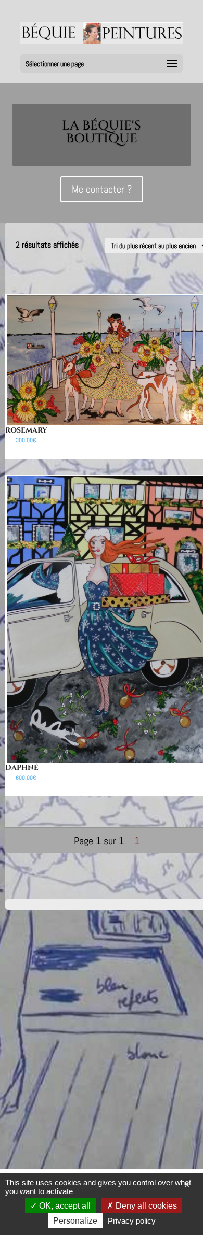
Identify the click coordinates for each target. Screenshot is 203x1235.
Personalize (75, 1220)
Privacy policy (132, 1220)
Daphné (22, 767)
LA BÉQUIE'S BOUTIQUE (101, 132)
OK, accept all (64, 1205)
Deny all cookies (145, 1205)
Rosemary (26, 430)
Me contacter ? (102, 189)
